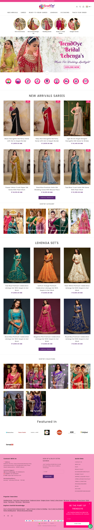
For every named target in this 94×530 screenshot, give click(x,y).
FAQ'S (76, 467)
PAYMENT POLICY (79, 474)
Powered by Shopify (51, 525)
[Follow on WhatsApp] (12, 516)
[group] (47, 54)
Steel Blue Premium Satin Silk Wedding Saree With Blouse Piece (47, 189)
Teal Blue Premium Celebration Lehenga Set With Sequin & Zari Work (16, 288)
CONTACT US (78, 462)
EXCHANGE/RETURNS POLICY (82, 471)
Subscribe (77, 523)
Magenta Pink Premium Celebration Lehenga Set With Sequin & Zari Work (47, 339)
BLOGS (76, 486)
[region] (47, 54)
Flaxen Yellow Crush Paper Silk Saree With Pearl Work (17, 189)
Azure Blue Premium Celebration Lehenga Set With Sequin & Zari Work (17, 339)
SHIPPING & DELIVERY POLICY (82, 476)
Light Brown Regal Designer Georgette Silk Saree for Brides (77, 140)
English (52, 523)
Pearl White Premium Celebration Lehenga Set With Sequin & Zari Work (77, 288)
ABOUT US (77, 464)
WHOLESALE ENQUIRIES (80, 484)
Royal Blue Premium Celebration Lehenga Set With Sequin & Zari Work (77, 339)
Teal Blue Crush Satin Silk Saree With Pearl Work (77, 189)
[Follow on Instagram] (8, 516)
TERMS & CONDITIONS (80, 481)
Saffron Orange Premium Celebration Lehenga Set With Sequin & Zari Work (47, 288)
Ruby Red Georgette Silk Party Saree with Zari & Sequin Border (47, 140)
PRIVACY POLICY (79, 469)
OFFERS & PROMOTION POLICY (82, 479)
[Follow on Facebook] (4, 516)
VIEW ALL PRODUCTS (47, 197)
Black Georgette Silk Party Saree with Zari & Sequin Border (17, 140)
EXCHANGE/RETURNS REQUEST (82, 491)
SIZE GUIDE (77, 488)
